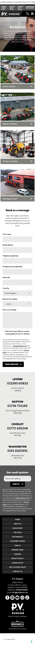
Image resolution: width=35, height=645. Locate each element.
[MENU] (32, 13)
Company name (12, 267)
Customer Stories (17, 541)
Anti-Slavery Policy (17, 567)
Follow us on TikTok (27, 597)
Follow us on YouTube (17, 597)
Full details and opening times (17, 72)
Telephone (10, 256)
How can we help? (9, 310)
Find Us (18, 545)
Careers (17, 554)
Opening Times (17, 550)
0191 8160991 (30, 8)
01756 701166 (12, 8)
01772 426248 (20, 8)
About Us (17, 524)
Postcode (6, 277)
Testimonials (17, 537)
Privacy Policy (17, 558)
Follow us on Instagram (22, 597)
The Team (17, 532)
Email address (8, 245)
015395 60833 (3, 8)
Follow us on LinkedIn (12, 597)
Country (6, 288)
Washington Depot (17, 184)
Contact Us (17, 571)
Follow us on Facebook (7, 597)
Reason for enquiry (10, 299)
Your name (7, 234)
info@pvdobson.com (20, 346)
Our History (17, 528)
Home (17, 519)
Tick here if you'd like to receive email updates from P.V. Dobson (17, 332)
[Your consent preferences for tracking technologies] (31, 641)
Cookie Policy (17, 563)
